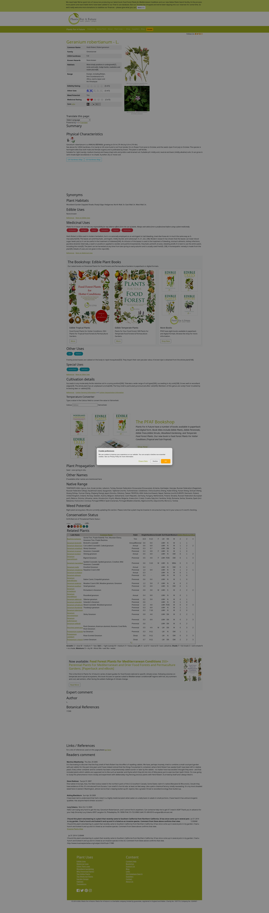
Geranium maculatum (75, 563)
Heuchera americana (75, 627)
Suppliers (135, 29)
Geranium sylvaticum (75, 605)
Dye (70, 353)
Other (193, 535)
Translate (84, 122)
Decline (155, 461)
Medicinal (187, 535)
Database (91, 29)
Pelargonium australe (75, 631)
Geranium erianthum (74, 548)
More (73, 341)
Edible (180, 535)
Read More (74, 685)
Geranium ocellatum (74, 573)
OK (166, 461)
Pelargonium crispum (75, 640)
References (70, 218)
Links (128, 871)
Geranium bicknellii (74, 543)
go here (108, 750)
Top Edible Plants (83, 874)
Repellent (78, 353)
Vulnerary (115, 230)
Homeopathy (105, 230)
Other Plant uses (83, 866)
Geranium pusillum (74, 586)
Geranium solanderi (74, 602)
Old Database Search (134, 874)
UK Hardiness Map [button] (75, 159)
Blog (143, 29)
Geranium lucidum (74, 554)
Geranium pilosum (74, 575)
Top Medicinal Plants (85, 876)
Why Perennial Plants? (85, 871)
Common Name (106, 535)
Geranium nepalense (75, 570)
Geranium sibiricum (74, 599)
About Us (129, 881)
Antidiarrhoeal (127, 230)
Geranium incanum (74, 551)
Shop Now (166, 341)
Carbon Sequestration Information (111, 392)
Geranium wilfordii (74, 623)
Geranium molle (73, 567)
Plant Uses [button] (118, 29)
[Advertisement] (192, 81)
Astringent (84, 230)
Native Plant (101, 29)
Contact (129, 879)
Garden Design (83, 879)
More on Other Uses (83, 374)
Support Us (130, 866)
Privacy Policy (143, 461)
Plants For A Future (75, 29)
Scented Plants (72, 369)
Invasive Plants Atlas (75, 829)
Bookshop (130, 864)
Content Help (131, 861)
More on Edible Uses (83, 218)
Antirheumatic (72, 230)
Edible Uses (81, 861)
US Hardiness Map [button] (93, 159)
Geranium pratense (74, 583)
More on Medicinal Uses (84, 253)
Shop (128, 29)
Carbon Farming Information (86, 392)
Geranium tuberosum (75, 610)
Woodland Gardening (85, 869)
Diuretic (94, 230)
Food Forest (85, 369)
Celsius (69, 405)
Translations (81, 884)
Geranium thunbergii (74, 607)
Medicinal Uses (83, 864)
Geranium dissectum (74, 546)
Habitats (80, 881)
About (110, 29)
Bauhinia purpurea (74, 539)
